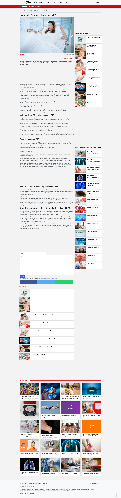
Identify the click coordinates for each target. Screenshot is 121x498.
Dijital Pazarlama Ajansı (94, 483)
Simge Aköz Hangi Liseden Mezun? (36, 6)
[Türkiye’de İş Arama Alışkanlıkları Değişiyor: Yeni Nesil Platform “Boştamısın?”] (50, 391)
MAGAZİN (41, 2)
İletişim (25, 483)
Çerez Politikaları (33, 483)
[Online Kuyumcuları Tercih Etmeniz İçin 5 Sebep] (29, 410)
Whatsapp (64, 282)
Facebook (28, 282)
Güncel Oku (23, 10)
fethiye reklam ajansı (24, 493)
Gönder (22, 276)
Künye (21, 483)
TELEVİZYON (48, 2)
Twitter (46, 282)
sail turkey (32, 493)
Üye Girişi (98, 2)
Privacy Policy (45, 278)
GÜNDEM (35, 2)
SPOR (55, 2)
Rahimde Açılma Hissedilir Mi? (40, 10)
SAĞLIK (60, 2)
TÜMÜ (66, 2)
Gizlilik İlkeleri (41, 483)
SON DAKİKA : (23, 6)
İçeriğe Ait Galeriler (68, 58)
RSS (47, 483)
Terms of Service (53, 278)
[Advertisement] (47, 74)
